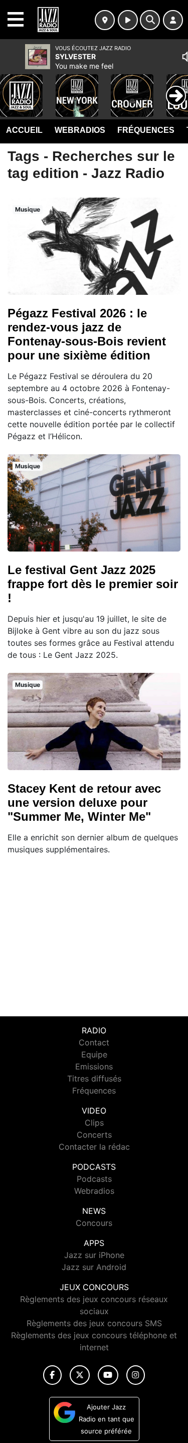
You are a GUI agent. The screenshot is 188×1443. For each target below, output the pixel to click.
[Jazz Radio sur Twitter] (79, 1375)
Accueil (24, 130)
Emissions (94, 1066)
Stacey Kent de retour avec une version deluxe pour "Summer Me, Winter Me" (84, 802)
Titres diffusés (94, 1078)
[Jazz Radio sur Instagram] (135, 1375)
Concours (94, 1223)
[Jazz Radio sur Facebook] (52, 1375)
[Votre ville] (105, 20)
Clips (94, 1123)
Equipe (94, 1054)
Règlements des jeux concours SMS (94, 1323)
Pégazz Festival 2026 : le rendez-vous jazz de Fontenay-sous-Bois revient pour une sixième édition (87, 334)
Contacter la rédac (94, 1147)
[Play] (13, 88)
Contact (94, 1042)
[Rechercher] (150, 20)
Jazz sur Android (94, 1267)
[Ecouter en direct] (128, 20)
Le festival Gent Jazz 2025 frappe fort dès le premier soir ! (93, 584)
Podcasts (94, 1179)
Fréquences (145, 130)
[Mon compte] (173, 20)
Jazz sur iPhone (94, 1255)
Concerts (94, 1135)
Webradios (80, 130)
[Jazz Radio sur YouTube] (108, 1375)
